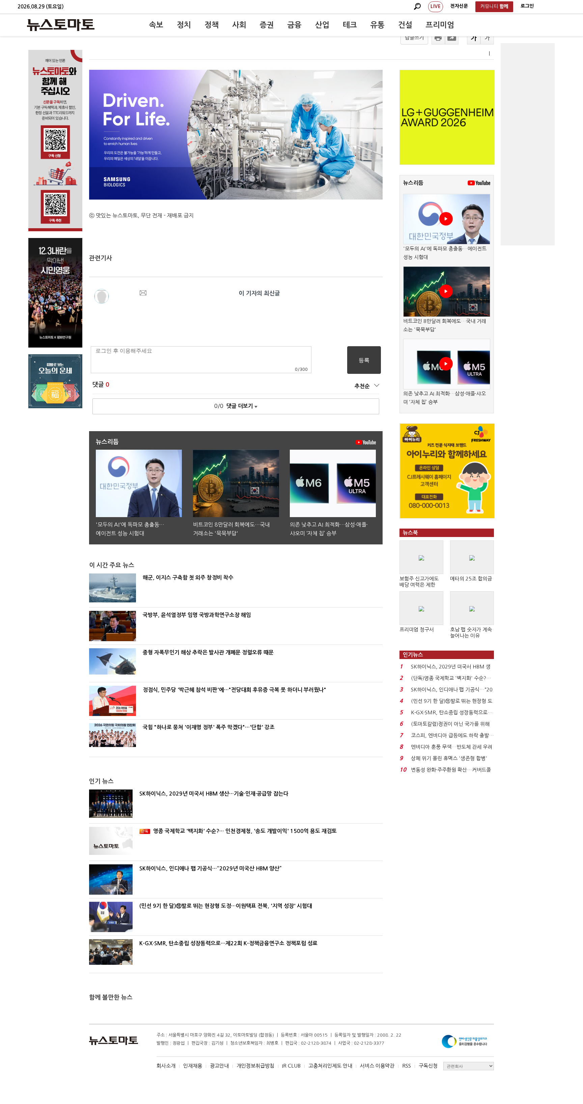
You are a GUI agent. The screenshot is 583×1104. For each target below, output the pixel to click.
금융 (294, 25)
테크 (350, 25)
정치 (184, 25)
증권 (267, 25)
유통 (377, 25)
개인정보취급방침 (255, 1065)
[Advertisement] (528, 144)
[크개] (473, 37)
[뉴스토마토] (60, 25)
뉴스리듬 (413, 182)
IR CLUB (291, 1065)
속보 (156, 25)
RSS (406, 1065)
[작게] (487, 37)
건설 (405, 25)
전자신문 (459, 6)
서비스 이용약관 (377, 1065)
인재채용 (192, 1065)
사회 (239, 25)
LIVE (436, 6)
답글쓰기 (414, 37)
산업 (322, 25)
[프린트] (438, 37)
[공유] (452, 37)
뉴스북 (410, 532)
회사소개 (166, 1065)
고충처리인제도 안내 (330, 1065)
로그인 (527, 6)
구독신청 (428, 1065)
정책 (211, 25)
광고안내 (219, 1065)
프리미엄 (440, 25)
